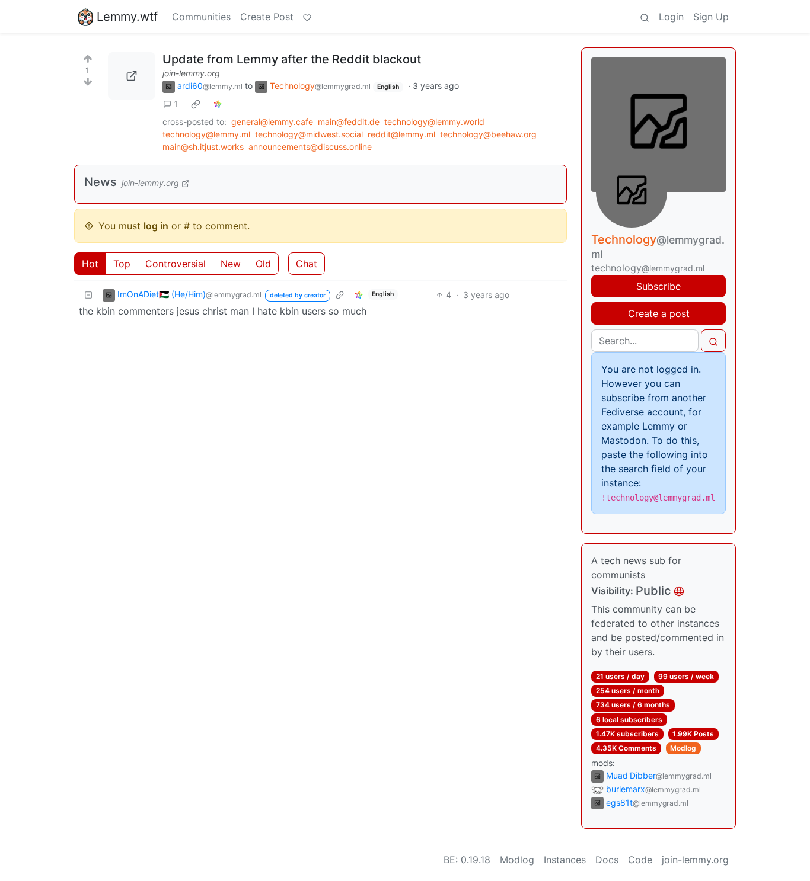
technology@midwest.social (309, 134)
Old (263, 264)
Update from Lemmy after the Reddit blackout (291, 59)
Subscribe (658, 286)
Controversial (175, 264)
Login (671, 17)
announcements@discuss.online (310, 147)
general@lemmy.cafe (272, 122)
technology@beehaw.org (488, 134)
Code (640, 860)
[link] (195, 104)
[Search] (644, 16)
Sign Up (711, 17)
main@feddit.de (349, 122)
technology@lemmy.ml (206, 134)
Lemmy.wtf (127, 16)
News (100, 182)
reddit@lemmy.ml (401, 134)
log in (155, 226)
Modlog (683, 748)
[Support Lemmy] (307, 16)
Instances (565, 860)
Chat (306, 264)
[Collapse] (88, 295)
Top (121, 264)
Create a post (659, 313)
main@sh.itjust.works (203, 147)
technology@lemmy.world (434, 122)
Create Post (267, 17)
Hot (90, 264)
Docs (606, 860)
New (231, 264)
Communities (201, 17)
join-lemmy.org (191, 73)
